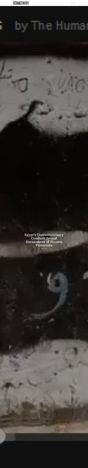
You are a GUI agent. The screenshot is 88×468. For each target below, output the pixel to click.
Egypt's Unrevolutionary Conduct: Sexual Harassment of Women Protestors (44, 240)
